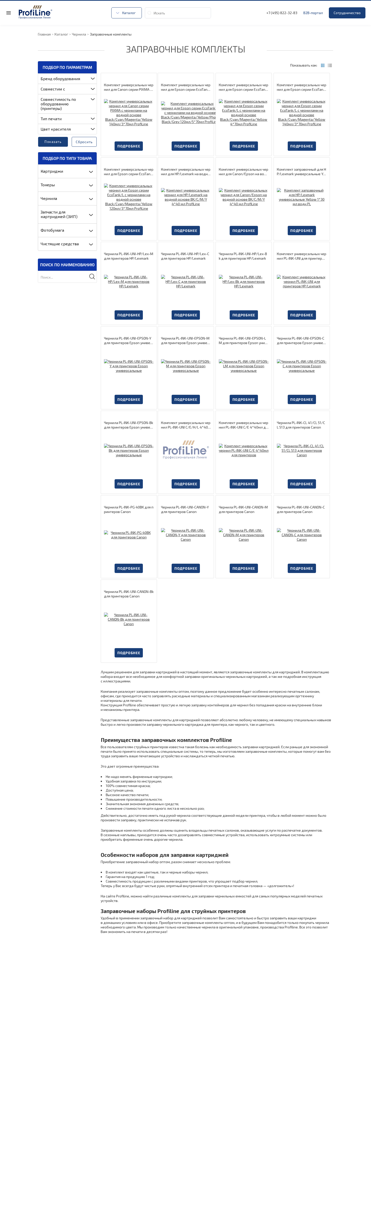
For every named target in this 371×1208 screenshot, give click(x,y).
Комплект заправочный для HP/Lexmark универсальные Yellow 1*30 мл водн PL (301, 171)
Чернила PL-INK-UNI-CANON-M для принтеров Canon (243, 509)
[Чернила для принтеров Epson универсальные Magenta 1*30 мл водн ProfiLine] (186, 366)
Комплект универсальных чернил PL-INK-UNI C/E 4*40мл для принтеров (243, 425)
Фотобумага (52, 230)
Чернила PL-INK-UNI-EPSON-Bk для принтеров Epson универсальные (128, 425)
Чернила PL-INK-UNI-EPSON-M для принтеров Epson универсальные (185, 340)
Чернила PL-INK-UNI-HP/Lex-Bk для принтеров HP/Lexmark (243, 256)
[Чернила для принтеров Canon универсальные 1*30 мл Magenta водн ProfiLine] (244, 535)
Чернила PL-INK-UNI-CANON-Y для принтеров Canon (185, 509)
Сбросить (84, 142)
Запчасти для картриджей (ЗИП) (59, 214)
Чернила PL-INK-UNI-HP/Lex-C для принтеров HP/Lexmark (185, 256)
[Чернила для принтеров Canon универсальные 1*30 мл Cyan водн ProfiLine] (302, 535)
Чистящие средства (60, 243)
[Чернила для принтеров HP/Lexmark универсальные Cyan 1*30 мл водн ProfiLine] (186, 281)
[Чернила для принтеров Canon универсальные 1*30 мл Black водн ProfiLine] (129, 619)
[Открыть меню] (9, 13)
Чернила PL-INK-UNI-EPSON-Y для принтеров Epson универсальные (128, 340)
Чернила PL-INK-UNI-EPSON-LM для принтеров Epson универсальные (243, 340)
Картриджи (52, 171)
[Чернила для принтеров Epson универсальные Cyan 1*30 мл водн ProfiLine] (302, 366)
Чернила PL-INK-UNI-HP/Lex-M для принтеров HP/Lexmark (128, 256)
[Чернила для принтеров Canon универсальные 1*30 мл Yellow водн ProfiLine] (186, 535)
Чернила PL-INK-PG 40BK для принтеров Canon (128, 509)
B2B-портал (313, 13)
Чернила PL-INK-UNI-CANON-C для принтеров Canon (301, 509)
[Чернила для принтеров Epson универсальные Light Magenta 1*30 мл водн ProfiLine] (244, 366)
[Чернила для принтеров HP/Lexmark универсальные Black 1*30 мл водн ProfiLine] (244, 281)
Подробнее (128, 146)
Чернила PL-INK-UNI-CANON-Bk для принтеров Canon (129, 593)
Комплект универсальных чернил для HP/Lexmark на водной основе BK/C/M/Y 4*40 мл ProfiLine (185, 171)
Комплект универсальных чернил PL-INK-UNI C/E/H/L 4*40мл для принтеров (185, 425)
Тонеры (48, 184)
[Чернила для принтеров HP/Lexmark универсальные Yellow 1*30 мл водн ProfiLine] (302, 197)
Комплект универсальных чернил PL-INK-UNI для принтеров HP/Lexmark (301, 256)
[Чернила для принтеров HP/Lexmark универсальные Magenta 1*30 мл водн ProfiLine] (129, 281)
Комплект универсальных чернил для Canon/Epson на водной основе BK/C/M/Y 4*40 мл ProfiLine (243, 171)
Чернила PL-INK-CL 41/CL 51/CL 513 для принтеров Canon (301, 424)
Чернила (49, 198)
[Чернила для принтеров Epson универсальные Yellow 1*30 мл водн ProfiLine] (129, 366)
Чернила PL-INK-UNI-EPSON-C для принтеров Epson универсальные (301, 340)
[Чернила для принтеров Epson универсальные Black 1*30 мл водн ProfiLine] (129, 450)
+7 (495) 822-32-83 (281, 13)
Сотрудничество (347, 13)
